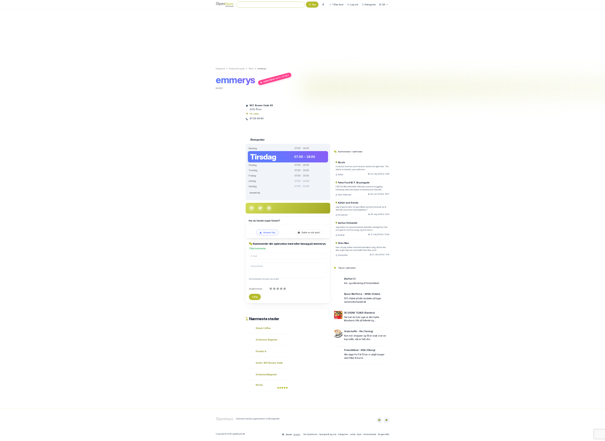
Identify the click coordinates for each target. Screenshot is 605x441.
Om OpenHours (310, 434)
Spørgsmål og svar (328, 434)
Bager (219, 88)
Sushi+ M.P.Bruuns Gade (269, 362)
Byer (359, 434)
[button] (383, 5)
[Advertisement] (302, 35)
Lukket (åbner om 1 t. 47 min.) (275, 78)
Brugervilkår (383, 434)
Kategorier (343, 434)
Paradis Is (261, 351)
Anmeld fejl (255, 193)
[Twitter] (386, 420)
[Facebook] (379, 420)
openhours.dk (238, 434)
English (297, 434)
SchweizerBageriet (266, 374)
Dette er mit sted (310, 232)
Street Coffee (263, 328)
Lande (352, 434)
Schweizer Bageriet (266, 339)
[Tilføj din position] (323, 5)
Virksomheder (369, 434)
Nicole (259, 384)
